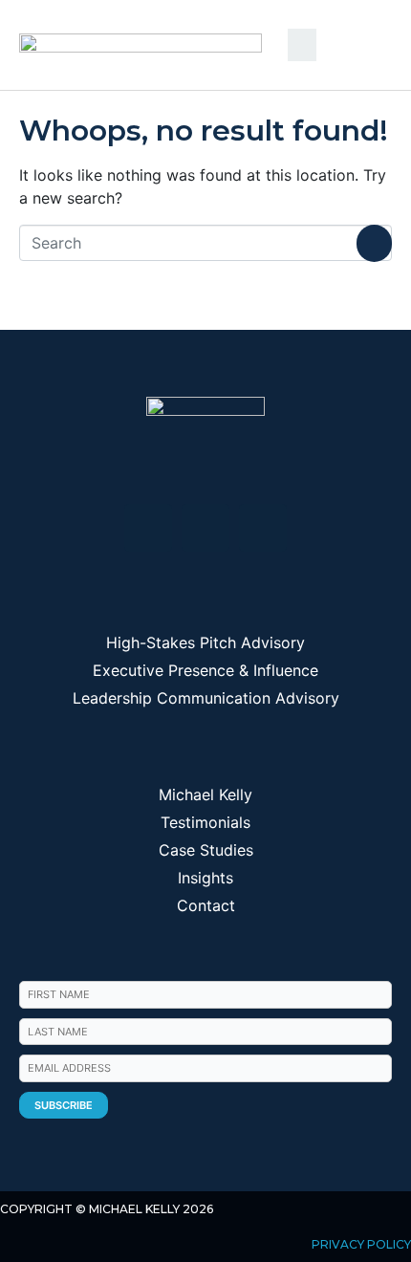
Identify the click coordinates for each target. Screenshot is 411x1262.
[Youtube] (205, 528)
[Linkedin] (148, 528)
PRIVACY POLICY (361, 1244)
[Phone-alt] (263, 528)
